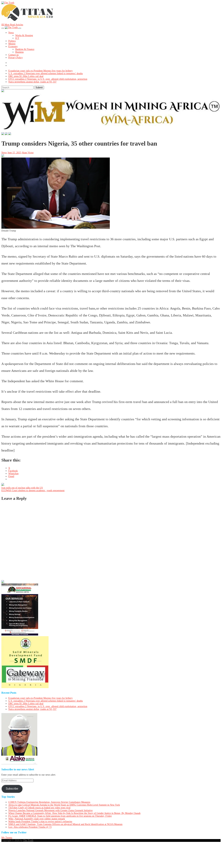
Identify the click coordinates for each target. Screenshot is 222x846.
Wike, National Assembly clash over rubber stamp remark (36, 818)
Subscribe (12, 788)
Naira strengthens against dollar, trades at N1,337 (32, 81)
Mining (11, 43)
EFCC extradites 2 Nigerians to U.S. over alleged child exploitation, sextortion (47, 79)
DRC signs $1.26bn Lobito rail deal (25, 76)
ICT (17, 38)
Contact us (13, 54)
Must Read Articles (12, 24)
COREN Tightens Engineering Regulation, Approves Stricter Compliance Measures (49, 802)
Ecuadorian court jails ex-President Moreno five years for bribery (40, 70)
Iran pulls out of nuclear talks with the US (22, 487)
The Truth (28, 840)
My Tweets (6, 837)
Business (19, 52)
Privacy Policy (15, 57)
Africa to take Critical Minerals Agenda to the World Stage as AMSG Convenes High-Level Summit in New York (64, 805)
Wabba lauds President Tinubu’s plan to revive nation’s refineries (40, 821)
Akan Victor (28, 152)
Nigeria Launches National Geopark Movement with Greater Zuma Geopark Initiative (50, 810)
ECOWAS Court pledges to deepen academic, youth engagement (33, 490)
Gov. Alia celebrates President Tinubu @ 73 (30, 827)
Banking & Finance (24, 49)
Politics (12, 41)
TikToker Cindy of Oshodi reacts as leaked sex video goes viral (39, 807)
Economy (13, 46)
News (11, 32)
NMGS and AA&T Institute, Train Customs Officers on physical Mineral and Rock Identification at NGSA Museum (65, 824)
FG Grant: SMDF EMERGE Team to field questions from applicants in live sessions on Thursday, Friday (60, 816)
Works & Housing (24, 35)
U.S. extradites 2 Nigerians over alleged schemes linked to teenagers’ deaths (45, 73)
